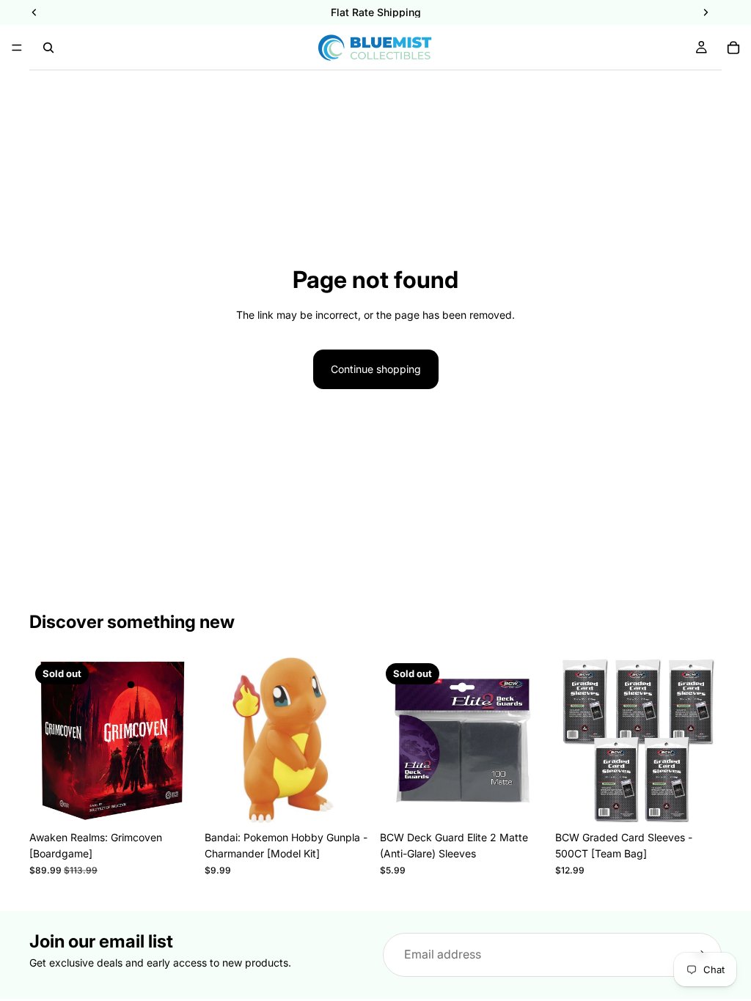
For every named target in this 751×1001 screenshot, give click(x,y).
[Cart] (733, 48)
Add (361, 804)
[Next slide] (355, 741)
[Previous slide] (221, 741)
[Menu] (17, 47)
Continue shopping (376, 369)
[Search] (48, 48)
